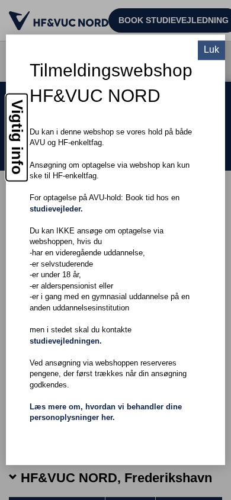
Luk (211, 50)
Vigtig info (17, 137)
